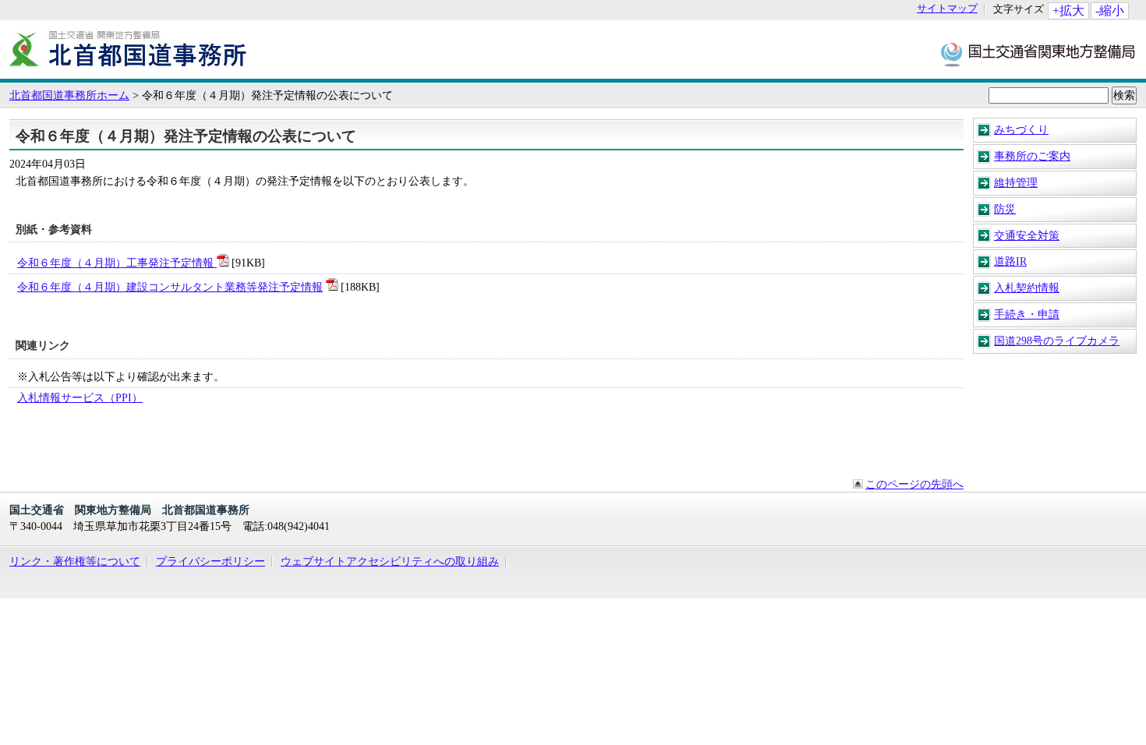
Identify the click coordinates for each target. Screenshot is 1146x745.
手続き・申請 (1026, 314)
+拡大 (1068, 10)
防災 (1005, 209)
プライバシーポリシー (210, 561)
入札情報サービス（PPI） (80, 397)
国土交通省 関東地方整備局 (1038, 53)
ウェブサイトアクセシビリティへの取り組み (390, 561)
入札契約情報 (1026, 287)
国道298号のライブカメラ (1056, 340)
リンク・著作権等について (74, 561)
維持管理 (1016, 182)
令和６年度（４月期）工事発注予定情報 (117, 262)
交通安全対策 (1026, 235)
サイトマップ (947, 9)
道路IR (1010, 261)
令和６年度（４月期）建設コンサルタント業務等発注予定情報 (170, 287)
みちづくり (1021, 129)
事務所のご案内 (1032, 156)
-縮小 (1109, 10)
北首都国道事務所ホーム (69, 95)
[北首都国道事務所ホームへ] (128, 71)
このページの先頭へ (914, 484)
